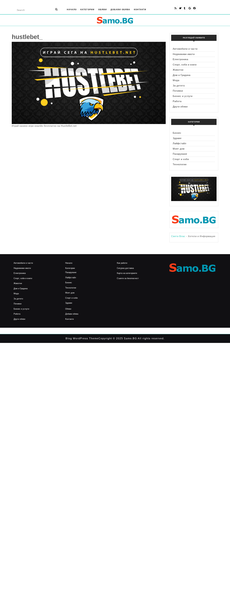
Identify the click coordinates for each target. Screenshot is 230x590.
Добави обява (120, 9)
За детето (179, 85)
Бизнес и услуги (182, 96)
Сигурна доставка (125, 268)
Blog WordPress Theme (82, 338)
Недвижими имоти (184, 54)
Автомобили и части (185, 48)
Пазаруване (180, 154)
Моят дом (178, 148)
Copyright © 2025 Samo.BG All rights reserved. (131, 338)
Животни (178, 69)
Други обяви (180, 106)
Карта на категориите (127, 273)
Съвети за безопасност (128, 278)
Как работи (122, 263)
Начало (72, 9)
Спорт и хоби (181, 159)
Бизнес (177, 133)
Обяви (102, 9)
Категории (87, 9)
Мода (176, 80)
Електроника (180, 59)
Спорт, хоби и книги (185, 64)
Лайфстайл (179, 143)
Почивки (178, 90)
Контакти (140, 9)
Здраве (177, 138)
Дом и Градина (181, 75)
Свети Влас (178, 236)
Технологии (180, 164)
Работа (177, 101)
